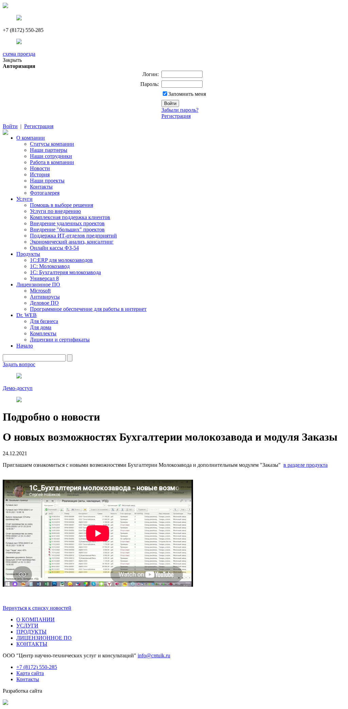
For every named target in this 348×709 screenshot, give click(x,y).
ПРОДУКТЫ (31, 632)
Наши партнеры (48, 150)
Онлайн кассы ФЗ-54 (54, 248)
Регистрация (176, 116)
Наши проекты (47, 180)
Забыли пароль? (179, 110)
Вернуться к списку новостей (37, 608)
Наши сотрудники (51, 156)
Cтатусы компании (52, 144)
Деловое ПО (44, 303)
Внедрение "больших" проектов (67, 229)
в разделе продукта (305, 465)
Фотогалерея (44, 193)
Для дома (40, 327)
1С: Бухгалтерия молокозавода (65, 272)
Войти (10, 126)
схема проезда (19, 54)
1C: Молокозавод (50, 266)
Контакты (41, 187)
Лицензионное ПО (38, 284)
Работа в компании (52, 162)
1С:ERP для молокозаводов (61, 260)
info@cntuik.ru (154, 655)
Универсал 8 (44, 278)
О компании (30, 138)
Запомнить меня (187, 94)
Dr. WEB (26, 315)
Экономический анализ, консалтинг (72, 242)
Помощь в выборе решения (61, 205)
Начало (24, 346)
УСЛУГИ (27, 625)
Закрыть (12, 60)
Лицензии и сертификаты (60, 339)
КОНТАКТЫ (31, 644)
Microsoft (40, 291)
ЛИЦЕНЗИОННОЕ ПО (44, 638)
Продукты (28, 254)
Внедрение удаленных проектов (67, 223)
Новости (40, 168)
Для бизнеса (44, 321)
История (40, 174)
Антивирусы (45, 297)
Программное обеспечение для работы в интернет (88, 309)
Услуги (24, 199)
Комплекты (43, 333)
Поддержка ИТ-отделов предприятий (73, 235)
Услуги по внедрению (55, 211)
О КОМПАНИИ (35, 619)
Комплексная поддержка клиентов (70, 217)
